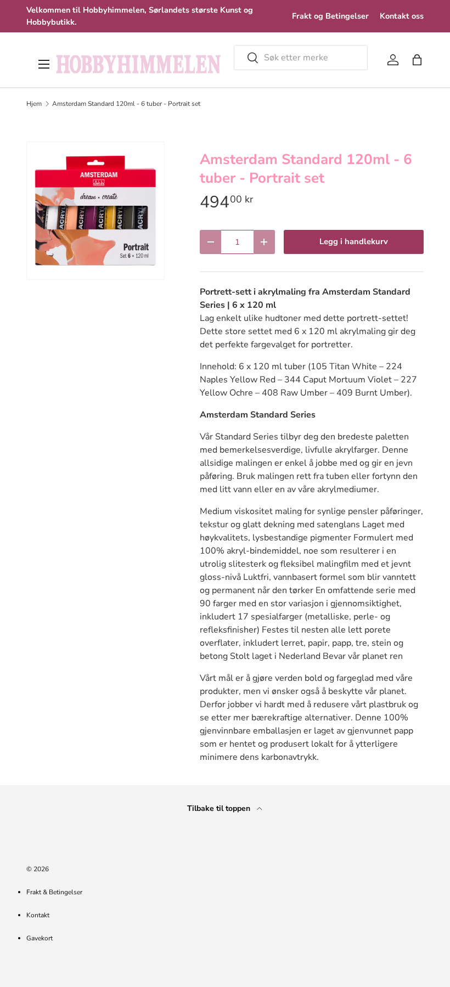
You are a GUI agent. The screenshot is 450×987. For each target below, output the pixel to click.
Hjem (34, 103)
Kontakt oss (402, 15)
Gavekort (39, 938)
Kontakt (37, 915)
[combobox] (300, 58)
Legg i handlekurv (353, 241)
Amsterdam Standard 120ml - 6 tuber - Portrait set (126, 103)
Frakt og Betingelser (330, 15)
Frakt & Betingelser (54, 892)
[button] (417, 60)
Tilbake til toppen (219, 808)
